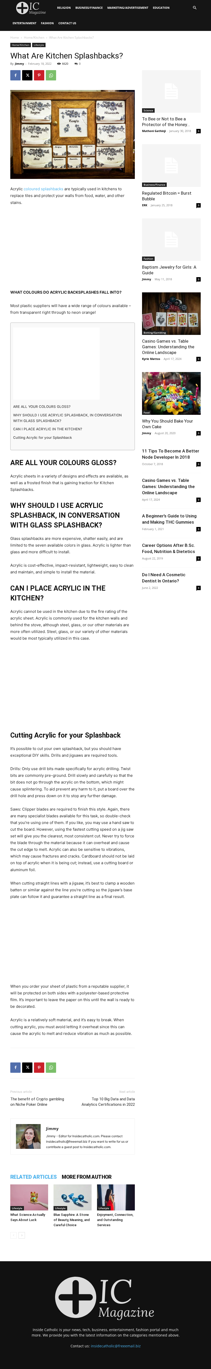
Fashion (47, 23)
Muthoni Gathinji (154, 131)
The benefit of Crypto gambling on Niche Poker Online (37, 1102)
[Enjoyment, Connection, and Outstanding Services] (116, 1197)
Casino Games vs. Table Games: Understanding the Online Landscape (168, 347)
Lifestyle (39, 45)
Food (147, 412)
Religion (64, 8)
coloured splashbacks (43, 188)
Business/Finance (89, 8)
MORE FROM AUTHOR (86, 1177)
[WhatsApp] (51, 75)
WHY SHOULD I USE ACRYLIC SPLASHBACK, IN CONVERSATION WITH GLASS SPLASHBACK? (67, 418)
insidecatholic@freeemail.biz (116, 1345)
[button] (194, 7)
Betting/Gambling (155, 332)
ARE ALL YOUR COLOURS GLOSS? (42, 407)
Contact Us (67, 23)
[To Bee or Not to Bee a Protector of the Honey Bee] (171, 91)
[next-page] (22, 1235)
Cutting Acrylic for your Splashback (42, 437)
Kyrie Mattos (151, 359)
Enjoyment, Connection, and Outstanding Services (115, 1220)
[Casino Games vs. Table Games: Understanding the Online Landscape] (171, 313)
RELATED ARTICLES (33, 1177)
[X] (27, 75)
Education (161, 8)
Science (148, 110)
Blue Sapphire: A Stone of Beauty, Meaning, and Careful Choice (72, 1220)
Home (14, 37)
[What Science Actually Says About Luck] (29, 1197)
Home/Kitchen (34, 37)
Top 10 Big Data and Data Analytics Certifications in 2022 (108, 1102)
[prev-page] (13, 1235)
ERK (144, 205)
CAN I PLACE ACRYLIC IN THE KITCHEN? (47, 429)
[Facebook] (15, 75)
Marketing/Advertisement (127, 8)
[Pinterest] (39, 75)
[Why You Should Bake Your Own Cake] (171, 393)
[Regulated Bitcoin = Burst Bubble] (171, 165)
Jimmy (19, 63)
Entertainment (24, 23)
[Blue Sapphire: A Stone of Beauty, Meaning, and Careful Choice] (72, 1197)
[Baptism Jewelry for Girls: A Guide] (171, 239)
